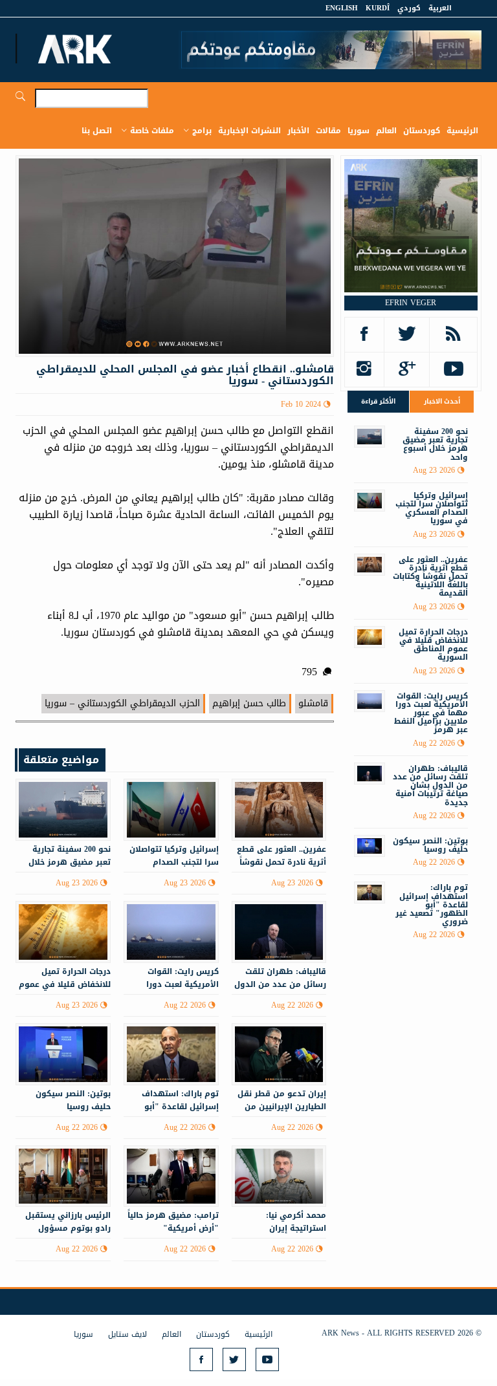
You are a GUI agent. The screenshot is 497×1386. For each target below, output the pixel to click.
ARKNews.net (77, 48)
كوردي (409, 8)
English (342, 8)
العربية (440, 8)
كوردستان (421, 131)
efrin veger (410, 303)
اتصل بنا (97, 131)
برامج (202, 131)
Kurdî (378, 8)
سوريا (359, 131)
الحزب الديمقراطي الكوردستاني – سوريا (122, 703)
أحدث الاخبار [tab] (442, 401)
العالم (386, 131)
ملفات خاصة (152, 131)
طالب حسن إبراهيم (249, 703)
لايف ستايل (127, 1334)
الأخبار (298, 131)
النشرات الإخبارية (249, 131)
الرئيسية (462, 131)
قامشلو (313, 703)
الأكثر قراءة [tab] (378, 401)
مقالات (328, 131)
